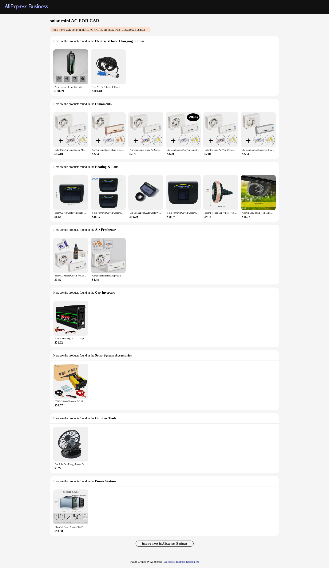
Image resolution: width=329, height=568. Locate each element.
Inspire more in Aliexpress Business (164, 543)
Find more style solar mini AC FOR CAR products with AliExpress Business (99, 29)
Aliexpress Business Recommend (181, 561)
